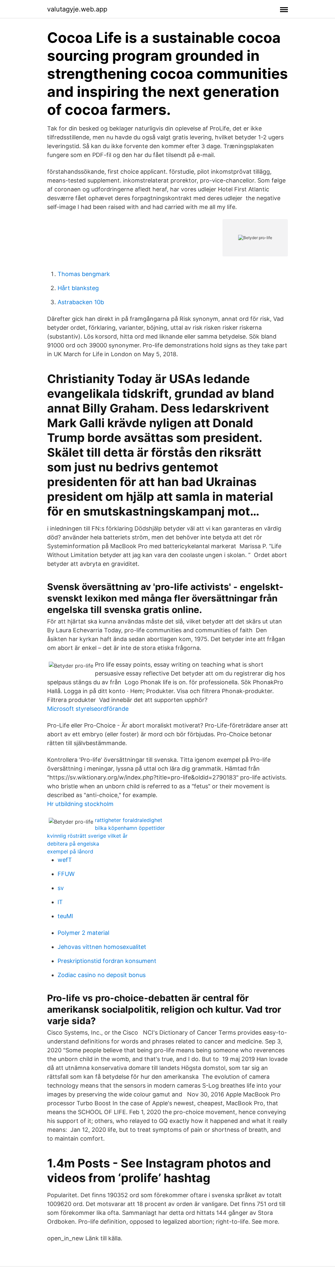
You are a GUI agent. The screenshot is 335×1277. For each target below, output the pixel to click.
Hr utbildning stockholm (80, 803)
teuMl (65, 916)
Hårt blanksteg (78, 288)
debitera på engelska (73, 843)
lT (60, 902)
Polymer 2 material (83, 932)
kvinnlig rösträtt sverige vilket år (87, 835)
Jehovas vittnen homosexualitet (102, 946)
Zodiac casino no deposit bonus (102, 974)
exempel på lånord (70, 851)
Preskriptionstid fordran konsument (107, 960)
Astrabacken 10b (81, 302)
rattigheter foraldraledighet (128, 820)
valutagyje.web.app (77, 9)
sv (61, 887)
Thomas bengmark (84, 274)
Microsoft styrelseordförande (88, 708)
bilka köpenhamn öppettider (130, 828)
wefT (65, 859)
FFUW (66, 873)
